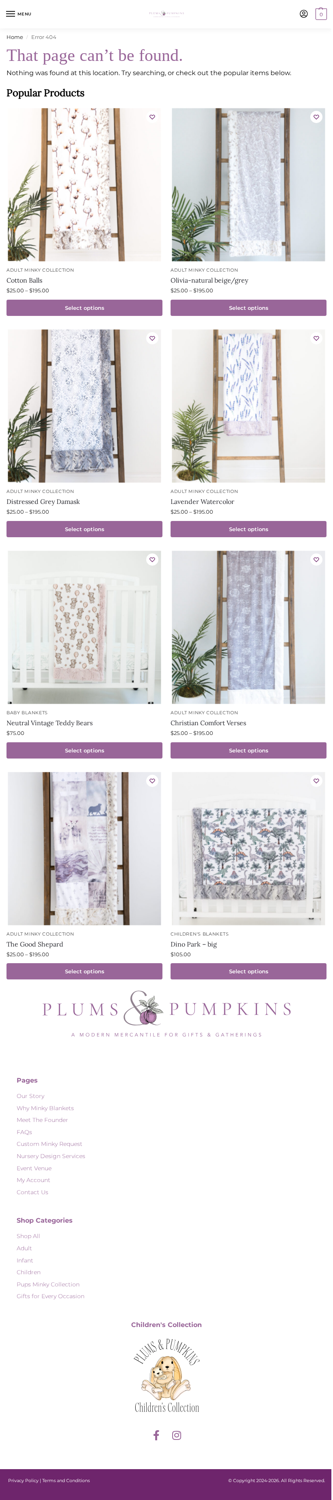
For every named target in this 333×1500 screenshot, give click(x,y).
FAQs (24, 1132)
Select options (84, 308)
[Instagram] (176, 1435)
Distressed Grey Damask (43, 501)
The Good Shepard (34, 944)
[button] (320, 14)
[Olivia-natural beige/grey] (248, 185)
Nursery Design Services (51, 1156)
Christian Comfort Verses (208, 723)
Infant (25, 1260)
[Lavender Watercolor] (248, 405)
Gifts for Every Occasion (50, 1296)
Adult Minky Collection (40, 270)
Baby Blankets (27, 712)
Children (29, 1272)
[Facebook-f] (156, 1435)
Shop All (28, 1236)
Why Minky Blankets (45, 1108)
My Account (33, 1180)
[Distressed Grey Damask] (84, 405)
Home (14, 37)
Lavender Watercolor (202, 501)
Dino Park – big (194, 944)
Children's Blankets (200, 934)
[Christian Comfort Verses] (248, 627)
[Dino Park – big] (248, 848)
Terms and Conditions (66, 1480)
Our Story (30, 1096)
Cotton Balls (24, 280)
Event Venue (34, 1168)
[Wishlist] (152, 117)
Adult (24, 1248)
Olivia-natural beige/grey (209, 280)
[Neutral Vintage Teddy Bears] (84, 627)
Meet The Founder (42, 1120)
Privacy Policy (23, 1480)
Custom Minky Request (49, 1144)
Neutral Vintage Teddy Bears (49, 723)
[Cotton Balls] (84, 185)
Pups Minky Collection (48, 1284)
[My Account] (304, 14)
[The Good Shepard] (84, 848)
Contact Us (32, 1192)
